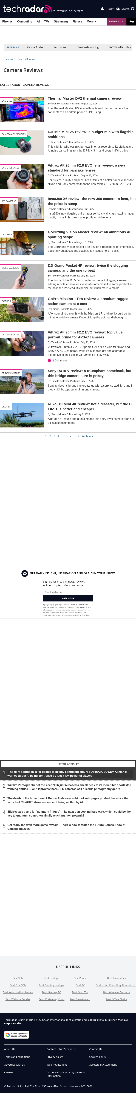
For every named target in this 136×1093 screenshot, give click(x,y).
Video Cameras (10, 267)
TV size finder (35, 47)
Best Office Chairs (116, 999)
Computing (24, 21)
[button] (128, 9)
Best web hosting (88, 47)
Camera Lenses (10, 167)
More (90, 21)
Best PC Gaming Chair (51, 999)
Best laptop (60, 47)
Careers (8, 1072)
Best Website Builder (17, 999)
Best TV (80, 985)
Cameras (8, 59)
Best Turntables (116, 978)
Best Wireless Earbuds (116, 992)
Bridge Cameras (11, 373)
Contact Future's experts (61, 1049)
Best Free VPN (18, 985)
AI (38, 21)
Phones (7, 21)
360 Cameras (9, 201)
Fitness (77, 21)
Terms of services (77, 604)
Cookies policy (97, 1056)
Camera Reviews (26, 59)
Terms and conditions (17, 1056)
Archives (87, 436)
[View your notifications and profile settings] (102, 8)
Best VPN (18, 978)
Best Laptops (51, 978)
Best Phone (80, 978)
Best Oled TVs (80, 992)
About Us (9, 1049)
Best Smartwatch (80, 999)
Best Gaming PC (51, 992)
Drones (6, 406)
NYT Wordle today (120, 47)
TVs (47, 21)
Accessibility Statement (103, 1064)
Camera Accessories (14, 134)
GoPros (6, 301)
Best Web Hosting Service (18, 992)
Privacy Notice (81, 607)
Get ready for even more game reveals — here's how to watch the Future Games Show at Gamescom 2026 (66, 826)
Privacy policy (55, 1056)
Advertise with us (14, 1064)
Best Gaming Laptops (51, 985)
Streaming (61, 21)
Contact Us (95, 1049)
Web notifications (57, 1064)
